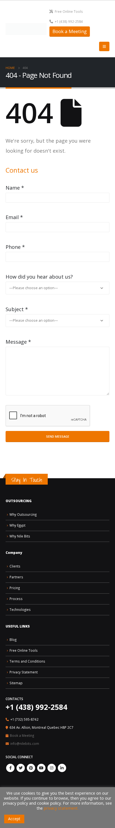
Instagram (51, 768)
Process (16, 598)
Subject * (17, 309)
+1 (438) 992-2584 (69, 21)
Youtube (41, 768)
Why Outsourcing (23, 514)
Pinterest (31, 768)
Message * (18, 341)
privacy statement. (61, 808)
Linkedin (62, 768)
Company (14, 552)
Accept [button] (14, 818)
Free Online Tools (69, 11)
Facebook (10, 768)
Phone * (15, 247)
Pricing (14, 588)
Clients (14, 566)
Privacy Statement (23, 672)
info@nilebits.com (24, 743)
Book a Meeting (69, 31)
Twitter (20, 768)
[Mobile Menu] (104, 46)
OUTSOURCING (19, 501)
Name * (15, 187)
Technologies (20, 609)
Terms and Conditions (27, 661)
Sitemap (16, 683)
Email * (14, 217)
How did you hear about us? (39, 276)
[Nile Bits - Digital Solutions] (26, 29)
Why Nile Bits (19, 536)
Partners (16, 577)
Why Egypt (17, 525)
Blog (12, 639)
